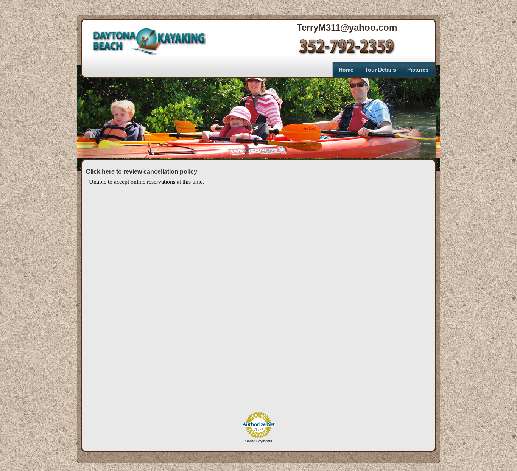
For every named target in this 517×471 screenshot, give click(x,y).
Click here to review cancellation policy (141, 171)
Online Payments (258, 441)
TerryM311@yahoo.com (347, 28)
